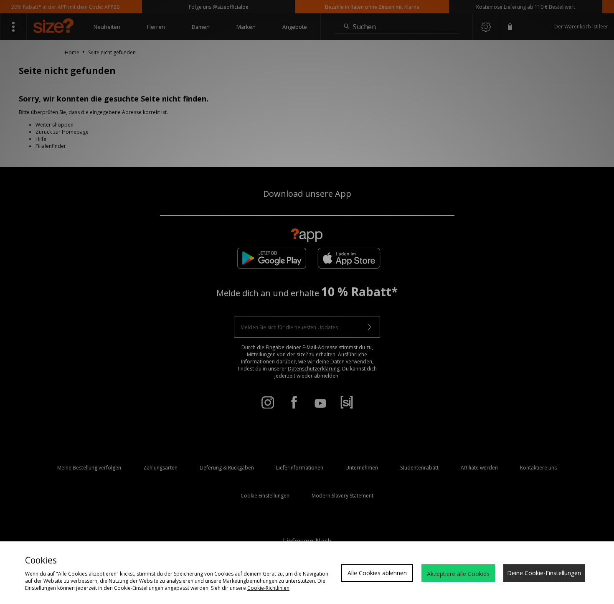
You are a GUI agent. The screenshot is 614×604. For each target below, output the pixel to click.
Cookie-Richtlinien (268, 587)
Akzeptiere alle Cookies (458, 574)
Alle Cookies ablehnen (377, 573)
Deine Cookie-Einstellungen (544, 573)
